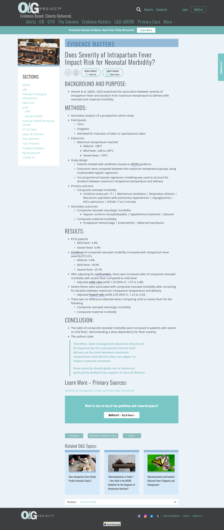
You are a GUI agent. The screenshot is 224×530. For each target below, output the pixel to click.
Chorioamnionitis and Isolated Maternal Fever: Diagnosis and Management (161, 480)
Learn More (146, 30)
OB (41, 21)
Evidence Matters (96, 21)
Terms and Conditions (171, 515)
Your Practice (31, 143)
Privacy (186, 515)
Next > (132, 435)
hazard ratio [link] (97, 294)
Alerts (31, 21)
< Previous (74, 435)
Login (185, 9)
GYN (51, 21)
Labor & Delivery (33, 134)
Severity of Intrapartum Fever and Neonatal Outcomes (99, 390)
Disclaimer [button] (81, 502)
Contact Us (161, 9)
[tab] (121, 502)
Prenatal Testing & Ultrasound (34, 96)
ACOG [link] (135, 164)
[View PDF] (76, 73)
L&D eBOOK (124, 21)
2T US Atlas (30, 129)
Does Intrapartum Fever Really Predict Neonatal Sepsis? (82, 478)
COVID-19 (29, 157)
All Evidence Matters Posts (103, 435)
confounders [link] (103, 274)
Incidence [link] (77, 252)
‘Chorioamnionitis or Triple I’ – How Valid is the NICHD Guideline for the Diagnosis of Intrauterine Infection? (121, 482)
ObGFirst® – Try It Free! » (121, 415)
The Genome (68, 21)
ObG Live (28, 103)
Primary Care (149, 21)
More (168, 21)
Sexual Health (33, 116)
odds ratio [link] (95, 282)
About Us (148, 9)
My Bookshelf (31, 153)
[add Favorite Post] (68, 73)
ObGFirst (198, 9)
